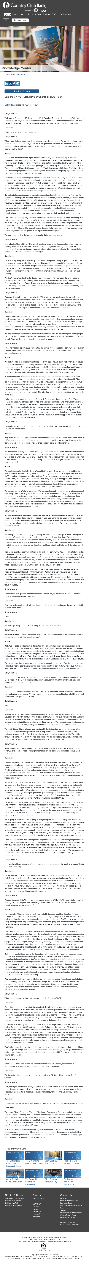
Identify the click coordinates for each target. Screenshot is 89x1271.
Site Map (63, 1210)
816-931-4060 (70, 1222)
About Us (63, 1198)
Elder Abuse (36, 1211)
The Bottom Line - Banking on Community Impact (14, 1163)
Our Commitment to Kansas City (71, 1205)
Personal (35, 1209)
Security (36, 1203)
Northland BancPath (11, 1203)
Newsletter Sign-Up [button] (21, 91)
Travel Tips (36, 1216)
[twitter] (10, 84)
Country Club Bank (11, 74)
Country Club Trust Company (14, 1198)
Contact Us (66, 1195)
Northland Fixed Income (13, 1201)
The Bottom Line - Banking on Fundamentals (71, 1181)
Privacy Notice (65, 1208)
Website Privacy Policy (68, 1215)
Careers (36, 1195)
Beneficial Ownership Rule (69, 1201)
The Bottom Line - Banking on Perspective (32, 1181)
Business (35, 1207)
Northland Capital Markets (13, 1205)
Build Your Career (38, 1198)
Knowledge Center (24, 74)
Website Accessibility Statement (71, 1213)
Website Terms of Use (67, 1217)
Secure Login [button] (20, 20)
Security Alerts (37, 1214)
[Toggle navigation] (6, 20)
